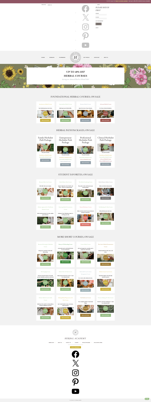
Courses (43, 57)
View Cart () (44, 4)
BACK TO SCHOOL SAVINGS (122, 1)
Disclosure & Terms (98, 342)
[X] (75, 367)
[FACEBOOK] (85, 12)
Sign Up (97, 27)
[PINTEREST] (85, 40)
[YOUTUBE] (85, 49)
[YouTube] (75, 395)
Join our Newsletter (75, 347)
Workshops (51, 57)
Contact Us (68, 342)
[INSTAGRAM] (85, 31)
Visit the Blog (86, 57)
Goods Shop (96, 57)
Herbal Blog (51, 342)
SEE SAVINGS (45, 120)
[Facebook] (75, 358)
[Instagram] (75, 376)
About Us (106, 57)
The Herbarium (62, 57)
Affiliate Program (86, 342)
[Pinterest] (75, 386)
